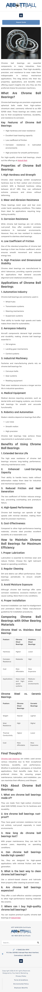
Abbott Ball (22, 160)
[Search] (38, 942)
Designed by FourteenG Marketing (15, 973)
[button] (21, 15)
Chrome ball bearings (10, 759)
